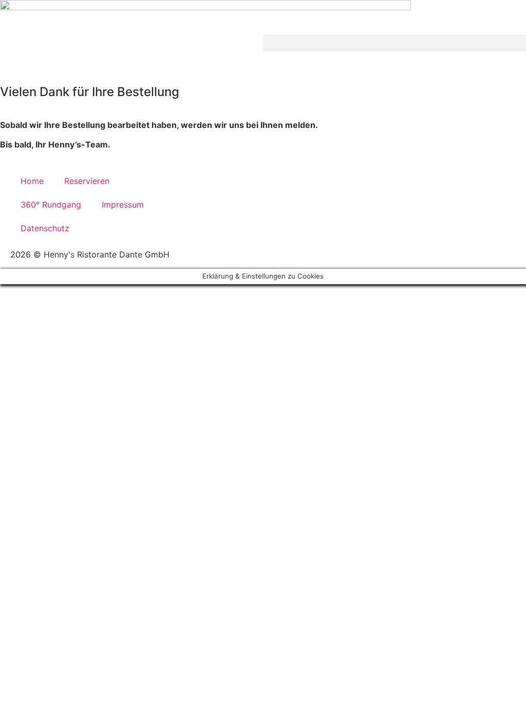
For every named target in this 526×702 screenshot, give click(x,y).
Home (32, 181)
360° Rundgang (51, 204)
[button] (394, 42)
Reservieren (86, 181)
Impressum (123, 204)
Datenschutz (45, 228)
